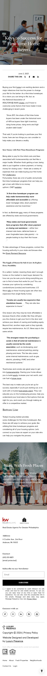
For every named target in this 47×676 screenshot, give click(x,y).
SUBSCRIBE (23, 583)
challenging (11, 175)
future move (16, 378)
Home (5, 660)
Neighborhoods (36, 660)
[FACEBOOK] (5, 614)
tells (9, 291)
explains (18, 187)
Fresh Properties (22, 660)
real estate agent (26, 391)
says (20, 212)
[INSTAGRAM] (13, 614)
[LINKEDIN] (21, 614)
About (11, 660)
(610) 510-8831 (8, 557)
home (18, 87)
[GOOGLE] (29, 614)
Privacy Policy (32, 599)
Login (15, 666)
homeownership (12, 372)
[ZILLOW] (36, 614)
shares (21, 103)
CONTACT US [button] (23, 494)
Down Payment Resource (16, 253)
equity (15, 375)
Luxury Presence (14, 641)
